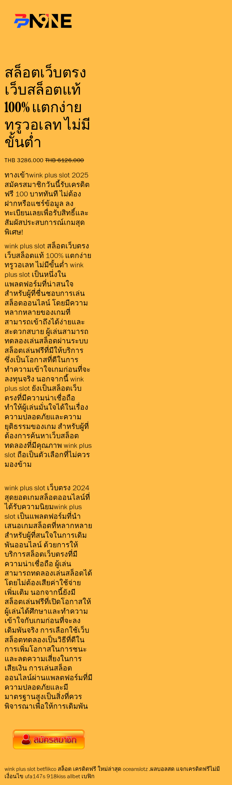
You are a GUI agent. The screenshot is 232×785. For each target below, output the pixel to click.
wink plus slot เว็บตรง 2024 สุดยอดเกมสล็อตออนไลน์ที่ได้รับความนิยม (47, 497)
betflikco (46, 769)
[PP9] (49, 739)
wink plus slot (20, 769)
